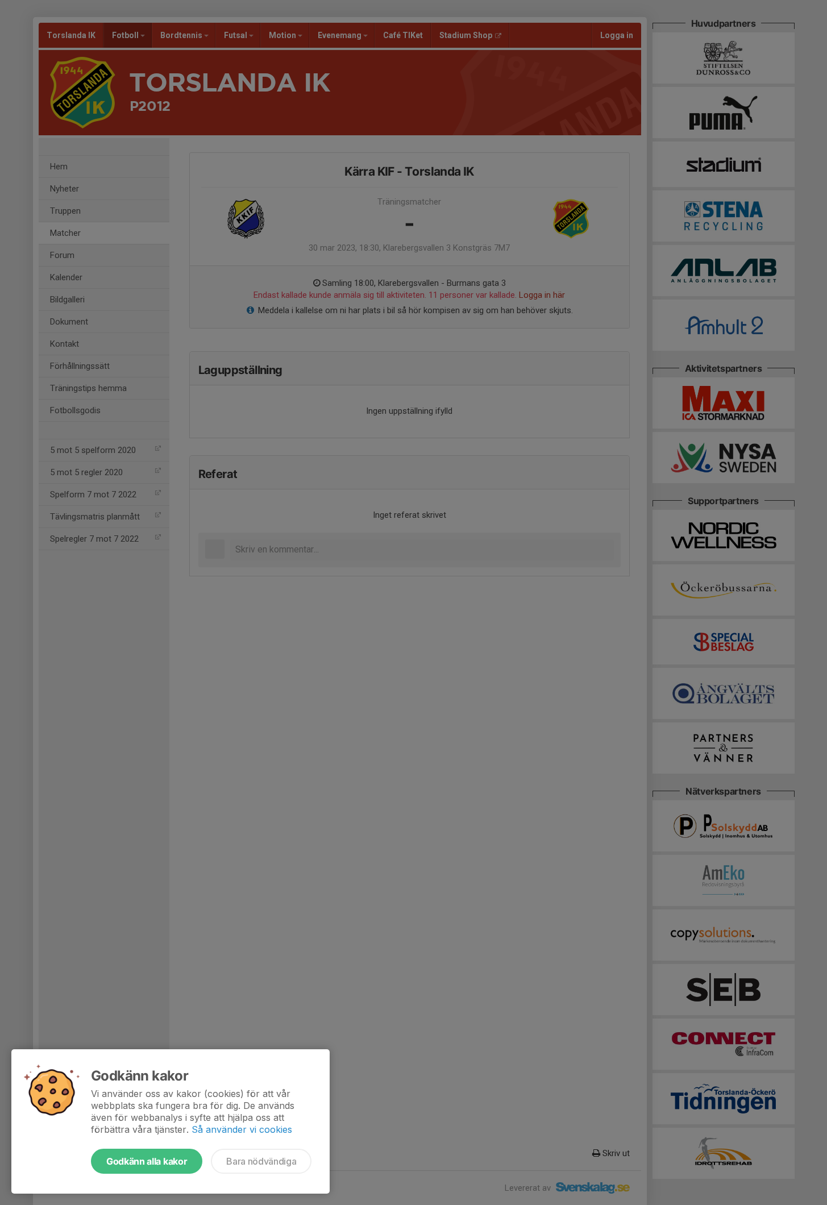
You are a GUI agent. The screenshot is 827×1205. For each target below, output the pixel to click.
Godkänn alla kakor (146, 1161)
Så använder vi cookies (242, 1129)
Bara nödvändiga (261, 1161)
